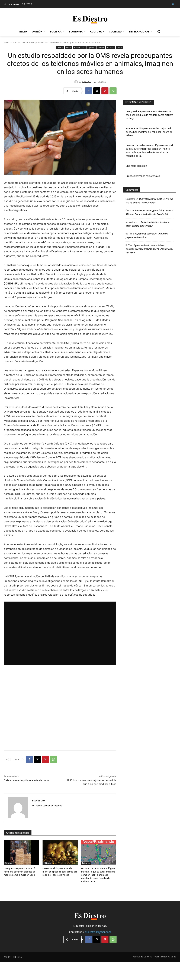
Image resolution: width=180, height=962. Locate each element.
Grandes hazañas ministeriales (143, 176)
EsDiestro (86, 82)
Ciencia (15, 42)
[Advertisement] (60, 707)
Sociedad (110, 47)
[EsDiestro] (76, 82)
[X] (173, 4)
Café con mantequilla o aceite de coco (26, 780)
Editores (101, 47)
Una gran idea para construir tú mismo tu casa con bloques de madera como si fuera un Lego (19, 871)
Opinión (91, 47)
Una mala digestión (136, 165)
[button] (159, 31)
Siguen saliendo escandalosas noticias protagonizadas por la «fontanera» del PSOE (149, 249)
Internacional (79, 47)
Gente (119, 47)
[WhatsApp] (113, 90)
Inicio (6, 42)
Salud (68, 47)
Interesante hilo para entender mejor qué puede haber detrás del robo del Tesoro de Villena (60, 871)
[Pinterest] (104, 90)
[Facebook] (88, 90)
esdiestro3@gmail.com (98, 932)
